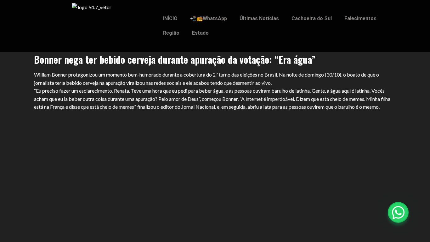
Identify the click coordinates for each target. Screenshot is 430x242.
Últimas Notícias (259, 18)
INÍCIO (170, 18)
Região (171, 33)
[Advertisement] (215, 157)
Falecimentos (360, 18)
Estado (200, 33)
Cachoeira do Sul (311, 18)
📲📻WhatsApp (208, 18)
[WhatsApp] (398, 212)
